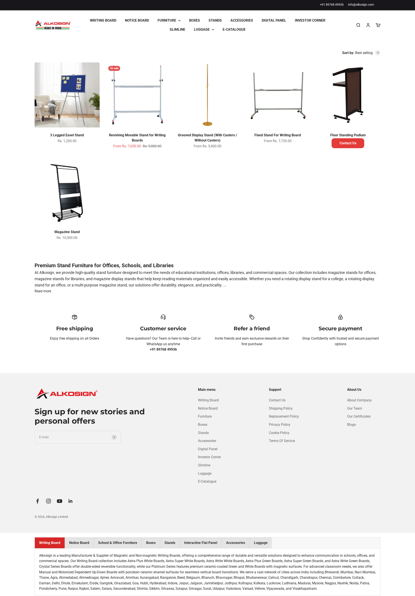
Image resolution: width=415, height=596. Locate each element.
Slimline (177, 29)
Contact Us (348, 143)
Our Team (354, 408)
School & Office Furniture (117, 543)
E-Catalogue (234, 29)
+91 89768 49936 (332, 4)
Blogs (351, 425)
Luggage (202, 29)
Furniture (167, 20)
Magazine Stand (67, 232)
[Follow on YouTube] (59, 501)
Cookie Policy (279, 433)
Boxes (194, 20)
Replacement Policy (284, 416)
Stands (215, 20)
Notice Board (137, 20)
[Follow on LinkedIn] (70, 501)
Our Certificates (358, 416)
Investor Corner (310, 20)
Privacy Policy (279, 425)
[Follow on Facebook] (37, 501)
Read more (43, 291)
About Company (359, 400)
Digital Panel (274, 20)
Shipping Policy (281, 408)
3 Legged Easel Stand (67, 135)
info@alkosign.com (361, 4)
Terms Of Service (282, 441)
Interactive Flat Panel (200, 543)
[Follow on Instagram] (48, 501)
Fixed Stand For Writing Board (277, 135)
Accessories (241, 20)
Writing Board (103, 20)
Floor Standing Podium (348, 135)
